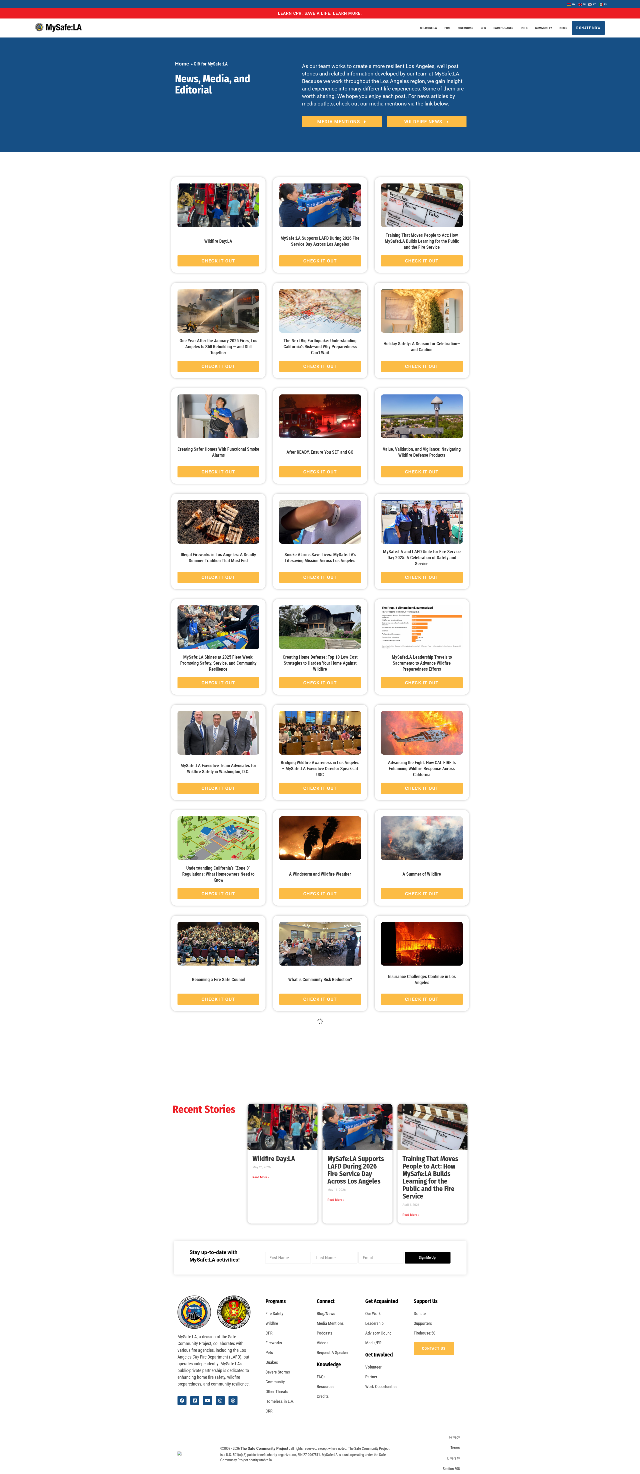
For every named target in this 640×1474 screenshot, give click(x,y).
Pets (524, 28)
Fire (447, 28)
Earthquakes (503, 28)
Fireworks (465, 28)
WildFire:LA (428, 28)
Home (182, 64)
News (563, 28)
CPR (483, 28)
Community (543, 28)
